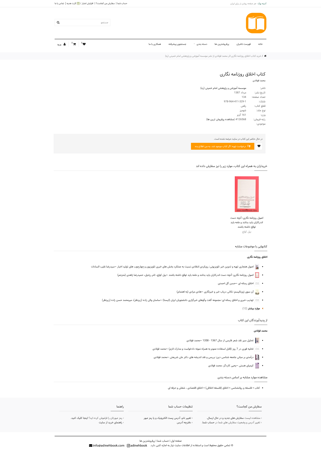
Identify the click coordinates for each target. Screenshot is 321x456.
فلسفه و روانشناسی (241, 388)
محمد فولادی (259, 80)
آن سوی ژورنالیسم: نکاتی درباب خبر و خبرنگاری (229, 292)
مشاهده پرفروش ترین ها (220, 119)
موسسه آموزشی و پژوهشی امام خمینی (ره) (223, 88)
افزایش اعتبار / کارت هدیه (80, 3)
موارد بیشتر (254, 308)
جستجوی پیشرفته (177, 44)
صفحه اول (176, 441)
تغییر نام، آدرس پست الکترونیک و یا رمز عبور (167, 418)
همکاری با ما (155, 44)
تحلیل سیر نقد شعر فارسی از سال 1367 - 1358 (228, 340)
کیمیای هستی (246, 365)
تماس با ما (59, 3)
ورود (59, 44)
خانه (260, 44)
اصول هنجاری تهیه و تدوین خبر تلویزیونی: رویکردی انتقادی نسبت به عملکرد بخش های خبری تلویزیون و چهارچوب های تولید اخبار (185, 266)
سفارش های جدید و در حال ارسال (225, 418)
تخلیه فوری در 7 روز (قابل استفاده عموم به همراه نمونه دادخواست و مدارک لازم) (211, 349)
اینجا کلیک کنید (79, 418)
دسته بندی (202, 44)
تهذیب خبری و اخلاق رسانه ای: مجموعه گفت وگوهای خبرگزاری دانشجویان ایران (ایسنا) (208, 300)
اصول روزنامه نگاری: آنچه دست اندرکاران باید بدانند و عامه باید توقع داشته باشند (246, 222)
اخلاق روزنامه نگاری (257, 257)
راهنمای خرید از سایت (110, 422)
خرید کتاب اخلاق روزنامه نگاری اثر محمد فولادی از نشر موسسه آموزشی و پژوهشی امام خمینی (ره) (213, 56)
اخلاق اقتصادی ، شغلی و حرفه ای (185, 388)
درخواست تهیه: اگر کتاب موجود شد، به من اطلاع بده (221, 146)
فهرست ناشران (243, 44)
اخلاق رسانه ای (246, 283)
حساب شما (122, 3)
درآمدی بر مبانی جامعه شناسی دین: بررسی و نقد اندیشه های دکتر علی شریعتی (212, 357)
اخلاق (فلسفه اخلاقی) (216, 388)
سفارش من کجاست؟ (105, 3)
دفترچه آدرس (184, 422)
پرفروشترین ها (222, 44)
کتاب (257, 388)
